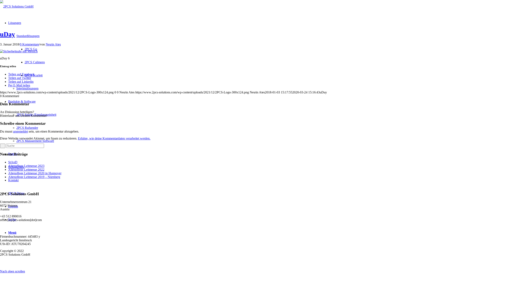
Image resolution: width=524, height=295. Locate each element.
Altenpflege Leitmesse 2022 (26, 169)
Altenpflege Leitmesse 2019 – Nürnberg (34, 177)
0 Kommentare (29, 44)
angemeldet (20, 131)
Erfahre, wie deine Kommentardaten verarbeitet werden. (114, 138)
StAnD (12, 162)
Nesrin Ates (53, 44)
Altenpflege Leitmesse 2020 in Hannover (34, 173)
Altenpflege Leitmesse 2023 (26, 166)
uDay (7, 34)
